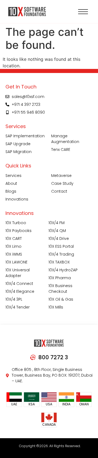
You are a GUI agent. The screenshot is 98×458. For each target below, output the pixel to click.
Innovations (16, 199)
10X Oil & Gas (60, 299)
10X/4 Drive (58, 238)
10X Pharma (59, 278)
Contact (59, 191)
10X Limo (13, 246)
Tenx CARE (60, 149)
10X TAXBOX (59, 262)
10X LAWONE (16, 262)
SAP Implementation (25, 136)
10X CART (13, 238)
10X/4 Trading (61, 254)
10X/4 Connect (19, 283)
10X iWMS (13, 254)
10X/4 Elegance (19, 291)
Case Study (62, 183)
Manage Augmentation (65, 138)
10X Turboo (15, 222)
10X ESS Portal (61, 246)
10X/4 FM (56, 222)
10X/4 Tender (17, 307)
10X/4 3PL (13, 299)
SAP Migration (18, 151)
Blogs (10, 191)
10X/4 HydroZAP (63, 270)
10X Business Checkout (60, 288)
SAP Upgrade (17, 144)
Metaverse (61, 175)
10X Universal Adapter (17, 272)
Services (13, 175)
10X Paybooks (18, 230)
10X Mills (55, 307)
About (11, 183)
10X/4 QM (57, 230)
